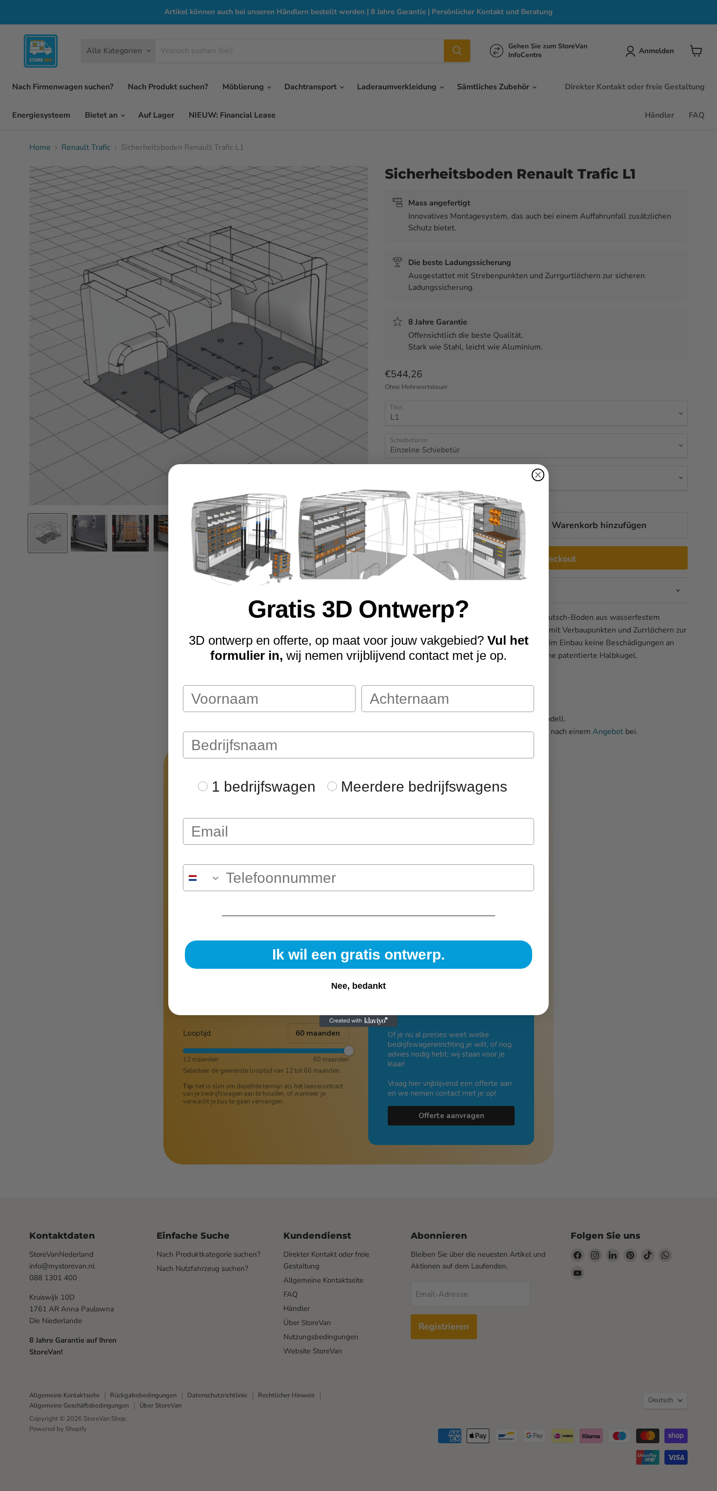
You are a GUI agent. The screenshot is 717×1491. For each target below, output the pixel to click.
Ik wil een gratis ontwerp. (358, 954)
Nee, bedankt (358, 986)
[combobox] (202, 878)
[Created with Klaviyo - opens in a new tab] (358, 1021)
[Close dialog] (538, 475)
